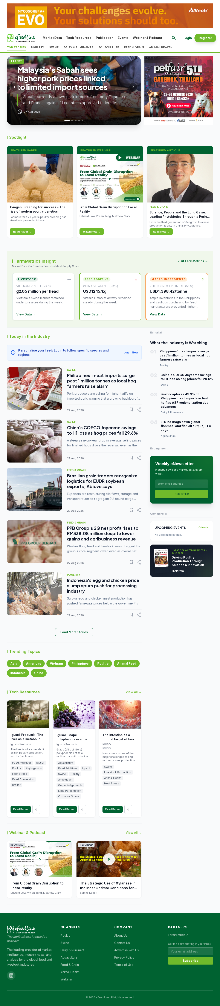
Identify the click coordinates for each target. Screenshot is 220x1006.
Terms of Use (123, 964)
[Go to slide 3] (75, 120)
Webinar (66, 979)
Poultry (37, 47)
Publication (104, 38)
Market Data (52, 38)
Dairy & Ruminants (78, 47)
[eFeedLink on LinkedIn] (11, 975)
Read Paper (20, 809)
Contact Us (122, 943)
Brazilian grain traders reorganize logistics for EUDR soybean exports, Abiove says (102, 481)
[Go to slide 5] (82, 120)
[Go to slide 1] (65, 120)
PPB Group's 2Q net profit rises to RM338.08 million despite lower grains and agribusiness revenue (102, 533)
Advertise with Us (126, 950)
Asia (13, 663)
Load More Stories (74, 632)
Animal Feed (126, 663)
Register (205, 38)
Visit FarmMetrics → (192, 261)
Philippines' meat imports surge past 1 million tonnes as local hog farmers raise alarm (101, 381)
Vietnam (56, 663)
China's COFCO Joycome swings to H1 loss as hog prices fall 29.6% (102, 430)
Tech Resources (79, 38)
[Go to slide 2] (70, 120)
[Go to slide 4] (79, 120)
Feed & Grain (134, 47)
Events (123, 38)
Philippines (80, 663)
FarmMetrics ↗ (178, 935)
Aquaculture (108, 47)
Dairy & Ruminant (72, 950)
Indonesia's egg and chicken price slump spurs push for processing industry (103, 585)
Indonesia (18, 673)
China (38, 673)
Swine (54, 47)
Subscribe (191, 960)
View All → (134, 692)
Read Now (178, 570)
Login (187, 38)
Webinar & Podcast (147, 38)
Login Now (131, 352)
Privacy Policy (124, 957)
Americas (33, 663)
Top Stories (16, 47)
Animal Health (160, 47)
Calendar (204, 527)
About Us (120, 935)
